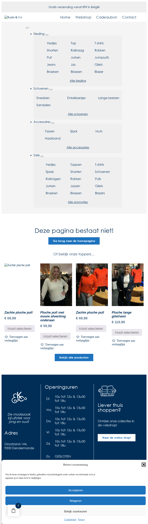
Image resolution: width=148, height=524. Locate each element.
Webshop (83, 17)
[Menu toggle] (27, 27)
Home (65, 17)
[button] (144, 465)
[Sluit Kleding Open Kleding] (46, 34)
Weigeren (76, 500)
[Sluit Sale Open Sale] (42, 156)
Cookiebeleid (70, 519)
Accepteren (75, 490)
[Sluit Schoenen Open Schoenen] (50, 89)
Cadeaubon (106, 17)
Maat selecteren (20, 328)
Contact (129, 17)
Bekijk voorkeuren (75, 511)
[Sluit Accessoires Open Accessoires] (52, 123)
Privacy (81, 519)
